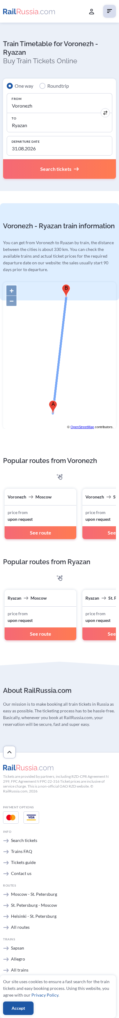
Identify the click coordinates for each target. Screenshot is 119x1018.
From (16, 99)
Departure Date (26, 141)
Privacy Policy (44, 995)
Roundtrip (58, 86)
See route (40, 532)
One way (24, 86)
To (14, 118)
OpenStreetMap (82, 427)
